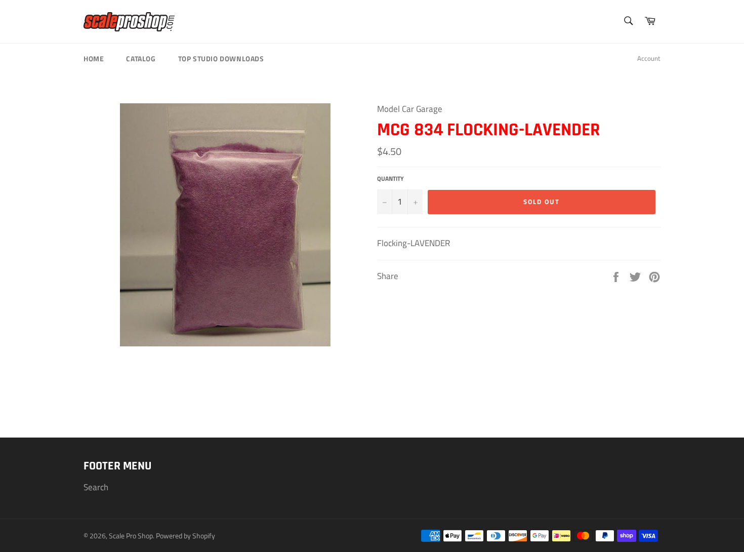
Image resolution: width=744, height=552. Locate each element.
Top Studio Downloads (221, 58)
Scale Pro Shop (131, 536)
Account (648, 58)
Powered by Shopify (185, 536)
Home (94, 58)
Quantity (390, 179)
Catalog (140, 58)
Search (96, 487)
